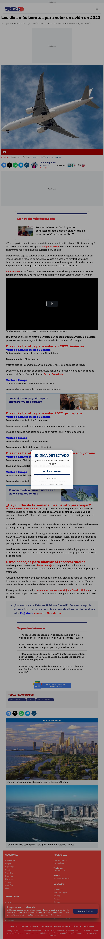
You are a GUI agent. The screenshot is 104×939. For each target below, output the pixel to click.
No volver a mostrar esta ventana (52, 485)
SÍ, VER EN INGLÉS (52, 471)
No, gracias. (52, 478)
